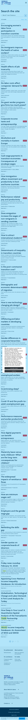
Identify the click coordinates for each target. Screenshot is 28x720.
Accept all (14, 371)
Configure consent (14, 368)
